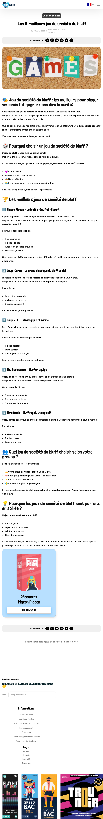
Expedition (26, 732)
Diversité (26, 759)
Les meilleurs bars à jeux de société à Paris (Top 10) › (51, 641)
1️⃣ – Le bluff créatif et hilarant (30, 209)
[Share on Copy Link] (71, 40)
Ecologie (26, 755)
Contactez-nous (26, 715)
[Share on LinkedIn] (52, 40)
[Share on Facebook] (57, 40)
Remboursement (26, 728)
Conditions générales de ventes (26, 737)
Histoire (26, 751)
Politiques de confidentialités (26, 723)
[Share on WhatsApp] (62, 40)
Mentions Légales (26, 719)
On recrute (26, 763)
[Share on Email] (66, 40)
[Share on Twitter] (47, 40)
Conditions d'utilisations (26, 741)
